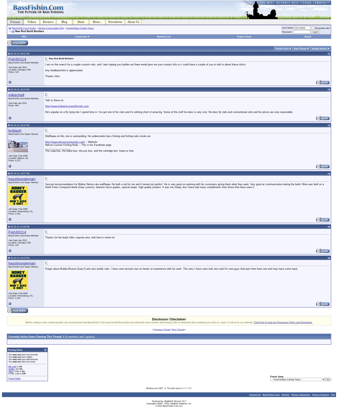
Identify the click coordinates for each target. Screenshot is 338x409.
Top (333, 395)
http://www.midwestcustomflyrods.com (67, 106)
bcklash (15, 131)
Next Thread (178, 329)
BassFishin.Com (271, 395)
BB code (12, 366)
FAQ (24, 36)
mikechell (16, 95)
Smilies (11, 369)
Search (307, 36)
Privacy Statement (300, 395)
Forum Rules (14, 378)
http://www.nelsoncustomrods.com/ (65, 142)
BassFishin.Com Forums (24, 28)
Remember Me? (322, 28)
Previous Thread (162, 329)
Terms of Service (320, 395)
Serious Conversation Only (51, 28)
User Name (287, 28)
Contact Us (255, 395)
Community (81, 36)
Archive (285, 395)
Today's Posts (244, 36)
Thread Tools (282, 49)
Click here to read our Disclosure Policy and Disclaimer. (283, 322)
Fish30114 (17, 59)
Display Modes (319, 49)
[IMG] (11, 371)
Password (287, 32)
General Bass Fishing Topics (80, 28)
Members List (164, 36)
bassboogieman (22, 179)
